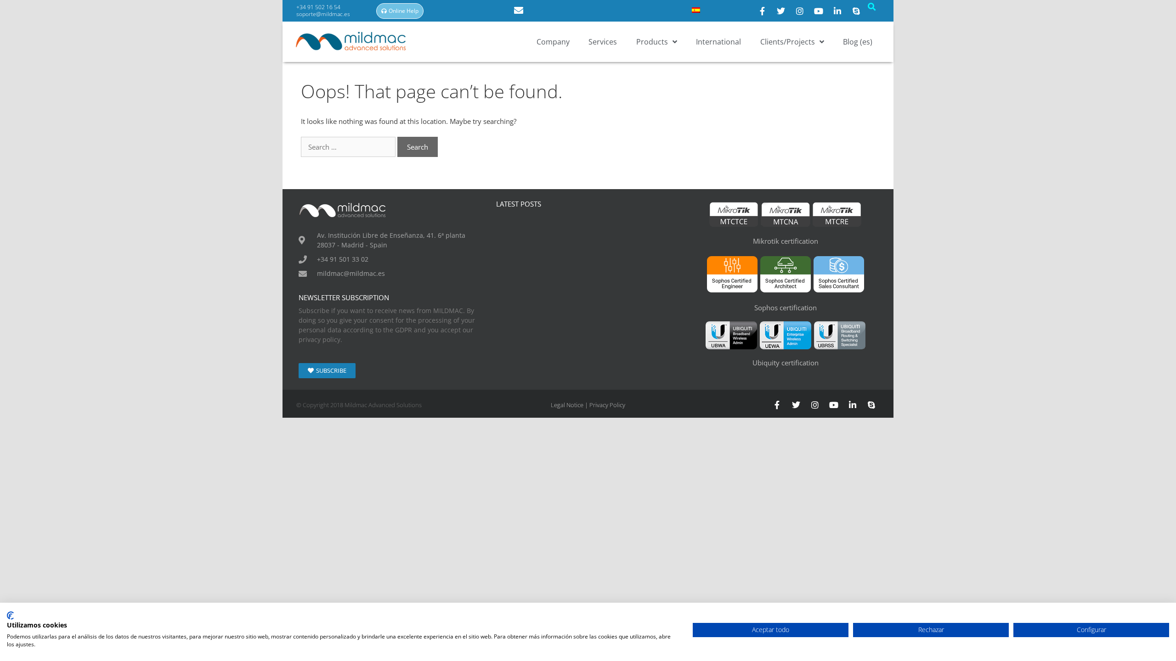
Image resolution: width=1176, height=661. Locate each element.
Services (602, 42)
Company (553, 42)
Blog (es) (857, 42)
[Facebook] (762, 11)
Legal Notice (567, 405)
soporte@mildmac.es (323, 14)
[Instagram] (800, 11)
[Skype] (856, 11)
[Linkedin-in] (852, 405)
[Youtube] (818, 11)
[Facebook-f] (777, 405)
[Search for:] (349, 146)
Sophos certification (785, 307)
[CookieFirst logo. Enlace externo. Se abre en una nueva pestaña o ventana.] (10, 615)
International (718, 42)
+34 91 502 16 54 (319, 7)
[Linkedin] (837, 11)
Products (652, 42)
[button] (871, 7)
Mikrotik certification (785, 241)
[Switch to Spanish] (696, 10)
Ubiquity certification (785, 362)
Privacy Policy (607, 405)
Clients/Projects (787, 42)
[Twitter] (781, 11)
